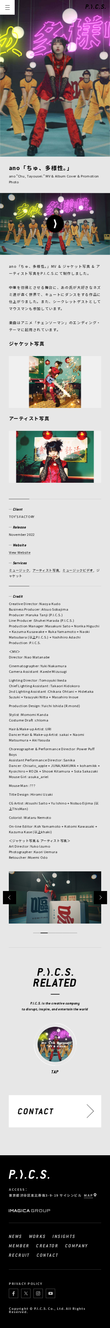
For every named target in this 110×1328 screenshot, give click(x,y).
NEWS (15, 1236)
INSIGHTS (64, 1236)
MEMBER (19, 1246)
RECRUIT (19, 1255)
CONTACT (48, 1255)
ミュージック (19, 570)
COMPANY (76, 1246)
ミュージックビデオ (77, 570)
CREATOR (47, 1246)
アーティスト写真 (46, 570)
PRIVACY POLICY (26, 1283)
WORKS (37, 1236)
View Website (20, 552)
